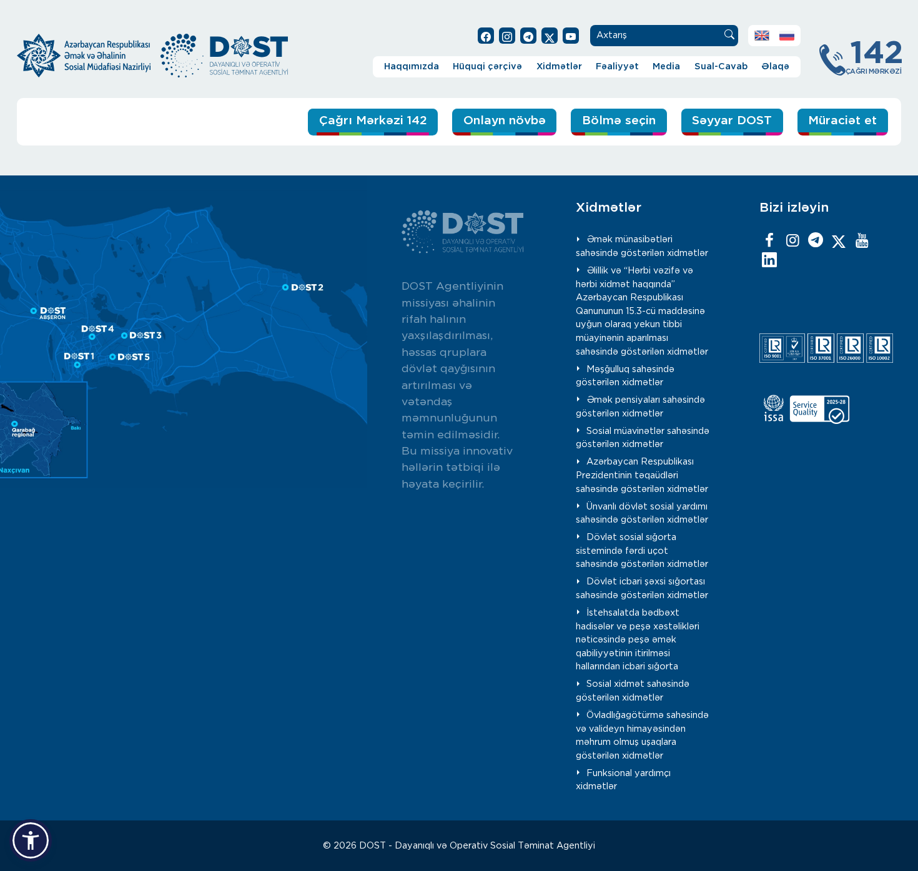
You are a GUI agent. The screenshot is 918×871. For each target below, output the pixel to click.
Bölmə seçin (619, 121)
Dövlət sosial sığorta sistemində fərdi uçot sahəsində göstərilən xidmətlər (642, 550)
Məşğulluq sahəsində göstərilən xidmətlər (625, 376)
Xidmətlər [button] (559, 66)
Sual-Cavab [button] (721, 66)
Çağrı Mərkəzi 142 (373, 121)
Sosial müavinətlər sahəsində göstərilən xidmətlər (642, 438)
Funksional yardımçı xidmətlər (623, 780)
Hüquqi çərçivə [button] (487, 66)
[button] (30, 840)
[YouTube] (862, 241)
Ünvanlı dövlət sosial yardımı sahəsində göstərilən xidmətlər (642, 513)
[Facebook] (769, 241)
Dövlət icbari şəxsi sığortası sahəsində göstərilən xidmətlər (642, 588)
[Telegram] (816, 241)
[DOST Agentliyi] (769, 261)
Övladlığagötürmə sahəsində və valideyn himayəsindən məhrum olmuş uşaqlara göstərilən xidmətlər (642, 735)
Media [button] (666, 66)
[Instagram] (792, 241)
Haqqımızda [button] (411, 66)
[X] (839, 241)
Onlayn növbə (504, 121)
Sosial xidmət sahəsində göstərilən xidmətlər (632, 691)
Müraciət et (842, 121)
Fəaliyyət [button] (617, 66)
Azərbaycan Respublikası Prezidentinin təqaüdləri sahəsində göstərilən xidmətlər (642, 475)
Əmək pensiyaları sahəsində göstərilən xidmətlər (640, 407)
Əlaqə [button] (775, 66)
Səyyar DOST (732, 121)
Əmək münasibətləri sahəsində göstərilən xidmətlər (642, 246)
